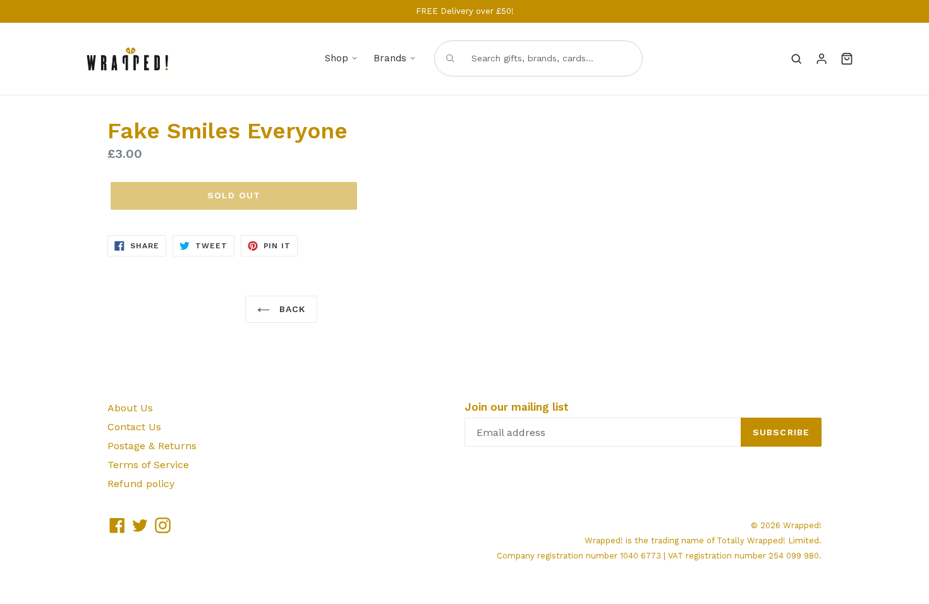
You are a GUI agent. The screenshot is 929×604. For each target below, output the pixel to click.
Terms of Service (148, 465)
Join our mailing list (516, 407)
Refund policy (140, 484)
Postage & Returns (152, 446)
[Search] (796, 59)
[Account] (822, 59)
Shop (336, 58)
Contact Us (134, 427)
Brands (389, 58)
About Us (130, 408)
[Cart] (847, 59)
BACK (291, 309)
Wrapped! (802, 525)
